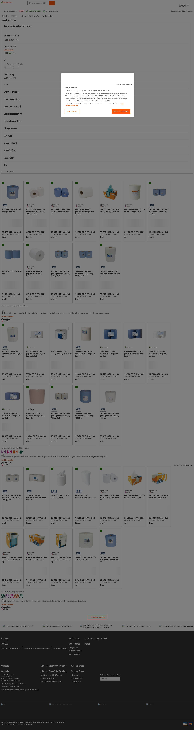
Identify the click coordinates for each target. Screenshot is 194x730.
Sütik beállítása (72, 111)
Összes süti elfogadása (121, 111)
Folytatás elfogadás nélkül (124, 84)
